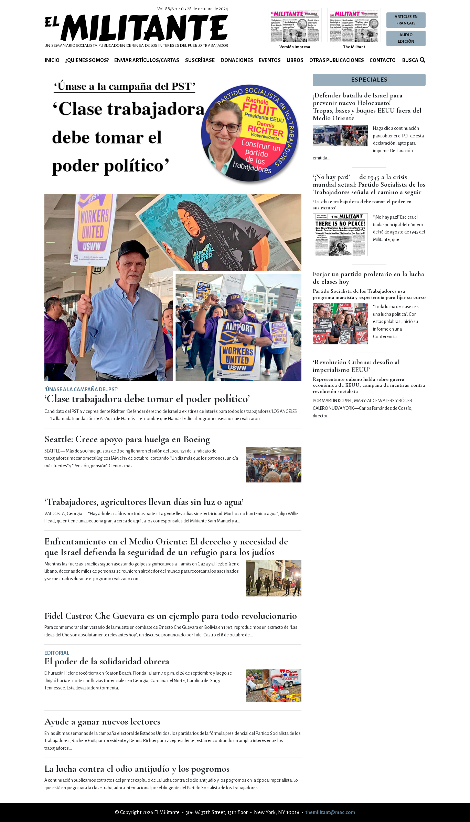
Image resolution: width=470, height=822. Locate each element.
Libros (295, 60)
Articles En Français (406, 19)
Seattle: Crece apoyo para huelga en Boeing (127, 439)
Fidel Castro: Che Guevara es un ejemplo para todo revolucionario (170, 616)
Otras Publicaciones (336, 60)
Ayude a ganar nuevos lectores (102, 721)
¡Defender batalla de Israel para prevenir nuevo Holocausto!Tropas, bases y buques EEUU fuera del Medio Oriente (367, 106)
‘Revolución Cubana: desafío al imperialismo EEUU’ (356, 366)
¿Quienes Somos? (87, 60)
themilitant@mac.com (330, 812)
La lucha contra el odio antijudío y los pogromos (136, 768)
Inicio (52, 60)
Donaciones (237, 60)
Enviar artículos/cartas (146, 60)
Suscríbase (200, 60)
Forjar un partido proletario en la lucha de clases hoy (368, 278)
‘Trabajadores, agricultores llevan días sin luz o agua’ (144, 502)
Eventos (270, 60)
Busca (410, 60)
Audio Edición (406, 38)
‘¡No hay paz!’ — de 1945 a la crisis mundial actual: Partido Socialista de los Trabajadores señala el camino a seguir (369, 184)
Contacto (383, 60)
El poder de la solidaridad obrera (106, 661)
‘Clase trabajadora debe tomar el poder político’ (147, 398)
